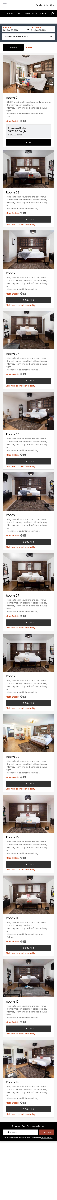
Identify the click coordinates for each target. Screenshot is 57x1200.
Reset (29, 47)
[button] (28, 36)
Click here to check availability (20, 224)
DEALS (19, 13)
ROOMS (10, 13)
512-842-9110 (46, 5)
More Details (13, 121)
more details (47, 1138)
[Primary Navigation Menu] (5, 4)
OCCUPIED (28, 219)
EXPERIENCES (31, 13)
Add (28, 142)
